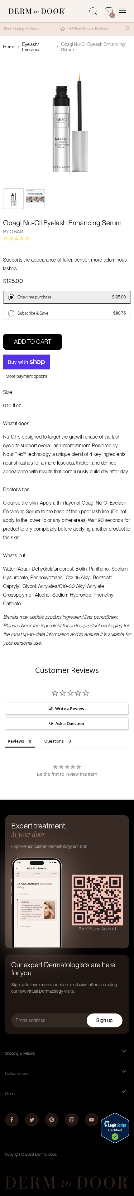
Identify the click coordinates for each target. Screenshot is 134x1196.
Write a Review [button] (69, 708)
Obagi (17, 232)
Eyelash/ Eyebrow (31, 47)
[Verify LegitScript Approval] (115, 1141)
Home (9, 47)
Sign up (104, 1020)
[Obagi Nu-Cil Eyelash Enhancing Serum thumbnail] (35, 199)
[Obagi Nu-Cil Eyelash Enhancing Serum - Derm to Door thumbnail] (13, 199)
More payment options (27, 376)
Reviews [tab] (16, 741)
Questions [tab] (54, 741)
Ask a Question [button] (69, 723)
